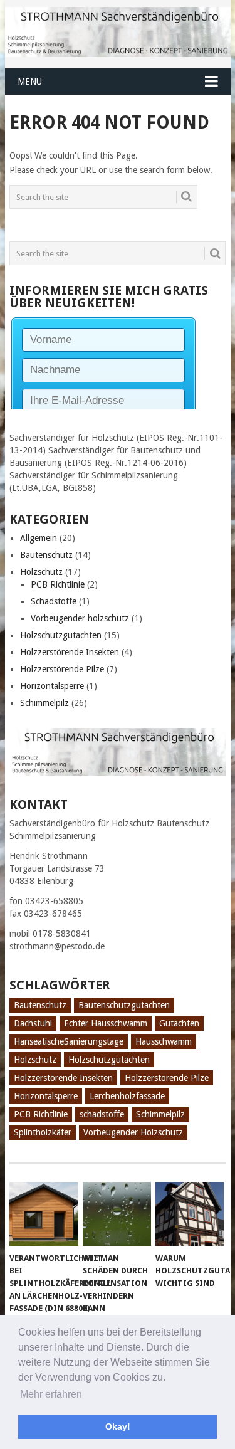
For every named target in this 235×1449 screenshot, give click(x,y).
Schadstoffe (53, 601)
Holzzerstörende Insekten (69, 652)
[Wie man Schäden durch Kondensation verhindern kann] (117, 1214)
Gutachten (179, 1023)
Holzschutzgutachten (61, 635)
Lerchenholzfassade (127, 1096)
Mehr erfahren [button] (51, 1394)
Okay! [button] (117, 1426)
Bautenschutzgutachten (124, 1005)
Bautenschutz (46, 555)
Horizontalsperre (52, 686)
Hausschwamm (163, 1041)
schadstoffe (102, 1114)
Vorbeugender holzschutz (80, 618)
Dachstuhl (33, 1023)
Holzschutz (41, 572)
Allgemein (38, 538)
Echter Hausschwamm (105, 1023)
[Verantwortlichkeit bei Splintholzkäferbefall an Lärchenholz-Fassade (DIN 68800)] (43, 1214)
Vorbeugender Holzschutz (133, 1132)
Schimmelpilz (44, 703)
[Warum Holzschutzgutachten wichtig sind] (189, 1214)
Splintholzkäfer (42, 1132)
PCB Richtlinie (58, 584)
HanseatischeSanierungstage (68, 1041)
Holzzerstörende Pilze (62, 669)
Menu (30, 81)
